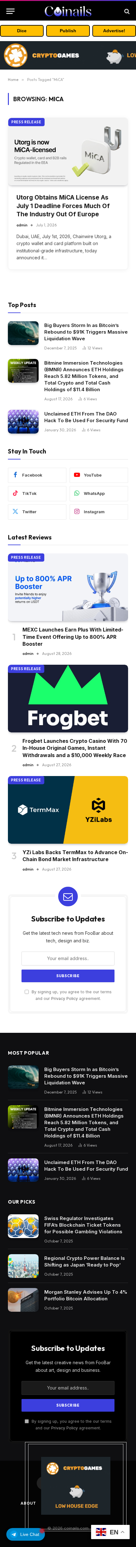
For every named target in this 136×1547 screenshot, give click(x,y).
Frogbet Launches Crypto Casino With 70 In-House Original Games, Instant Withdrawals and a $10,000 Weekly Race (74, 748)
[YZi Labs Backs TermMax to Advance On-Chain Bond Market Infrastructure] (68, 810)
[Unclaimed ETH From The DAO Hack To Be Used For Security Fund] (23, 422)
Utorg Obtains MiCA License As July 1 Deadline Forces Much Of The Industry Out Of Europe (63, 206)
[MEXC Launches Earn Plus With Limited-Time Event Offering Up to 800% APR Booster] (68, 587)
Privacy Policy (64, 998)
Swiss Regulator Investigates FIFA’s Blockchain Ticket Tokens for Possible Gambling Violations (83, 1225)
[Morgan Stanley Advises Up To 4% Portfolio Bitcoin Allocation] (23, 1300)
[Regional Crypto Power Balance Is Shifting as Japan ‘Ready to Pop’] (23, 1266)
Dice (22, 30)
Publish (68, 30)
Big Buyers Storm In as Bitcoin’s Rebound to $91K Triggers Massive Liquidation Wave (86, 332)
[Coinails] (68, 11)
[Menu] (10, 11)
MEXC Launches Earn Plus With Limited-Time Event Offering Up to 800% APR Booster (72, 636)
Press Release (26, 122)
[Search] (126, 11)
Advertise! (114, 30)
